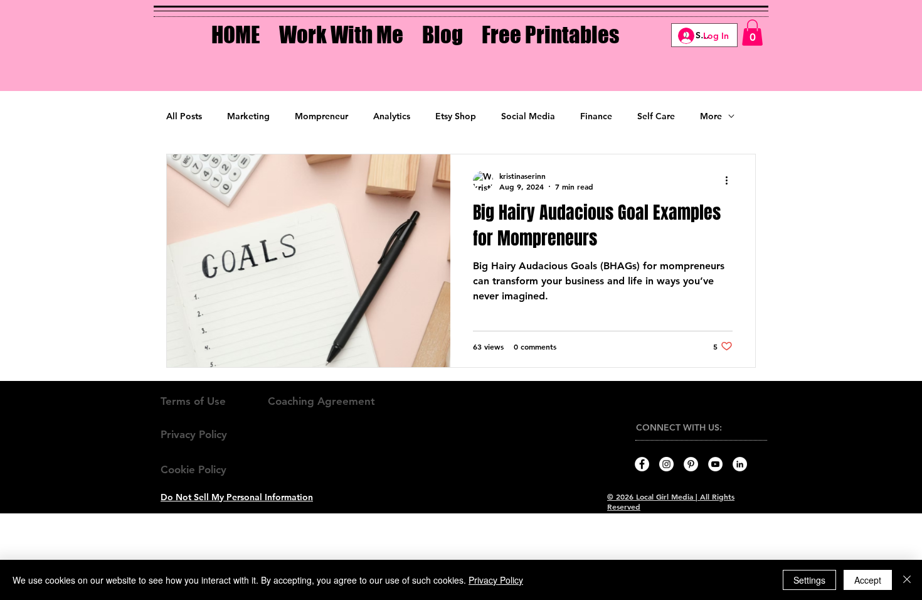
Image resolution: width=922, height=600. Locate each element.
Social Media (528, 116)
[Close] (906, 580)
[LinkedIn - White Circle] (740, 464)
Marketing (248, 116)
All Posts (184, 116)
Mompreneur (321, 116)
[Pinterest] (691, 464)
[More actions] (730, 180)
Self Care (656, 116)
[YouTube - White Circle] (715, 464)
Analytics (391, 116)
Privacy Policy (496, 580)
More (711, 116)
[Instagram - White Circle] (666, 464)
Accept (867, 580)
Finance (596, 116)
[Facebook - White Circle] (642, 464)
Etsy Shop (455, 116)
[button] (341, 25)
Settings (809, 580)
